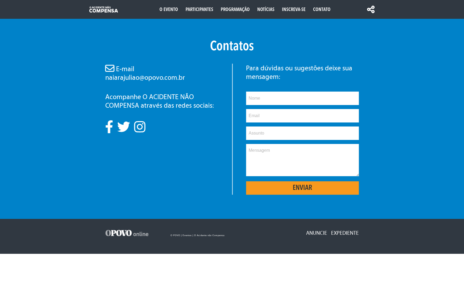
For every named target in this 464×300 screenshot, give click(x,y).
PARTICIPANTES (199, 9)
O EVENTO (169, 9)
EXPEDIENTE (345, 233)
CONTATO (322, 9)
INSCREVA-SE (294, 9)
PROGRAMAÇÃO (235, 9)
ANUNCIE (316, 233)
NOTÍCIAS (265, 9)
